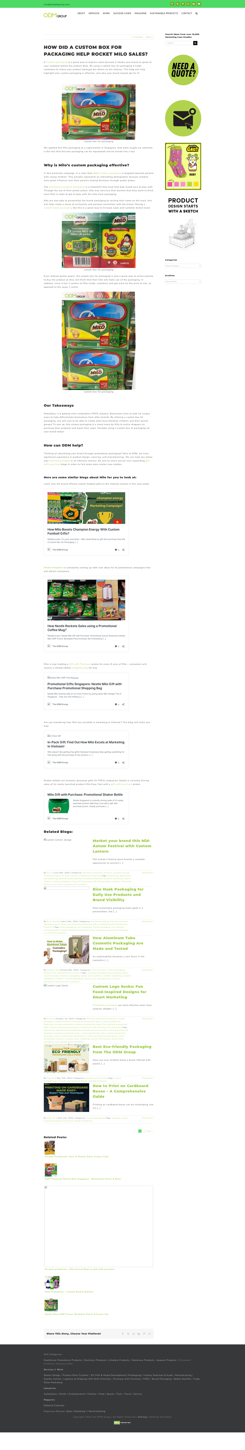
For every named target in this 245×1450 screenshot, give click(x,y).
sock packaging (62, 1042)
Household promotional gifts (87, 1021)
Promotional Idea (70, 1121)
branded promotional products (97, 878)
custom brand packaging (58, 207)
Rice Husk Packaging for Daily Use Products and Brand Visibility (118, 894)
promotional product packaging (67, 187)
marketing (85, 1039)
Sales (69, 1411)
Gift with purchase (119, 921)
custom (124, 1118)
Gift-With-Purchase (99, 1378)
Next (149, 37)
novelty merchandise (101, 1039)
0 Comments (81, 884)
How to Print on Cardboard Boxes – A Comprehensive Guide (120, 1091)
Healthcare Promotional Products (63, 1360)
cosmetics (60, 979)
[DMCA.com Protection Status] (122, 1422)
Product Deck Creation (75, 1375)
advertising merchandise (70, 878)
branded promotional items (67, 1033)
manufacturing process (55, 981)
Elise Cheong (53, 921)
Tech (119, 1394)
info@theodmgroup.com (56, 4)
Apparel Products (167, 1360)
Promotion (68, 884)
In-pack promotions (111, 1021)
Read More (147, 873)
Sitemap (142, 1417)
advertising (113, 876)
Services (49, 1369)
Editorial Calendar (54, 1405)
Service (138, 1394)
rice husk (48, 933)
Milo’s (96, 173)
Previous (138, 37)
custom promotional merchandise (70, 1036)
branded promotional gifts (94, 1030)
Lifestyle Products (119, 1360)
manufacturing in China (108, 979)
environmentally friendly (55, 930)
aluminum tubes (120, 973)
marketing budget (60, 460)
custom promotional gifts (93, 1033)
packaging (100, 930)
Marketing (48, 1024)
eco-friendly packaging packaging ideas (74, 1081)
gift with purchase (121, 784)
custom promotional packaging (102, 1036)
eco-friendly (117, 927)
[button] (197, 13)
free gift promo (85, 881)
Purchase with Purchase (127, 1378)
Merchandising (97, 1411)
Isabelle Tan (53, 970)
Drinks (63, 1394)
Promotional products (105, 1005)
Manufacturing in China (55, 924)
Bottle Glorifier (182, 1378)
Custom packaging (56, 62)
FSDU (146, 1378)
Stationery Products (143, 1360)
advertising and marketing (68, 1030)
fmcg (74, 881)
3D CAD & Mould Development (108, 1375)
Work (60, 1369)
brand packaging (68, 927)
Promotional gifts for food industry (61, 876)
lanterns (116, 881)
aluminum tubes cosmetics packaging (62, 976)
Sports (110, 1394)
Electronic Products (95, 1360)
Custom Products (63, 1021)
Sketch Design (52, 1375)
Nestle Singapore (54, 567)
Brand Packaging (162, 1378)
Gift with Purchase (80, 664)
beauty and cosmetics (91, 976)
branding (118, 878)
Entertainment (77, 1394)
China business (99, 970)
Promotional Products (89, 876)
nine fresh (57, 884)
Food (101, 1394)
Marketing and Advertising (81, 930)
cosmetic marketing (112, 976)
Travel (127, 1394)
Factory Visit (50, 973)
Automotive (50, 1394)
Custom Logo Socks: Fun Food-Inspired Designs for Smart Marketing (119, 991)
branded (116, 1118)
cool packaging (84, 927)
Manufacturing (183, 1375)
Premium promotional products (64, 1027)
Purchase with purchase (109, 1027)
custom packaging (110, 173)
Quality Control (52, 1378)
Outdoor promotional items (88, 1024)
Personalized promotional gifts (82, 924)
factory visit (90, 979)
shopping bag (80, 667)
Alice (49, 873)
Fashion (92, 1394)
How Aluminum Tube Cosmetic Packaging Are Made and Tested (118, 943)
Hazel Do (51, 1118)
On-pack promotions (64, 1024)
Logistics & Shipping (75, 1378)
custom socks (72, 1039)
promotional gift (121, 873)
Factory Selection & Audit (158, 1375)
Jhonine (50, 1019)
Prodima (51, 1078)
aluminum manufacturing (99, 973)
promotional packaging (117, 930)
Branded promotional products (97, 873)
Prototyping (134, 1375)
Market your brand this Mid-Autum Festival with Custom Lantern (122, 846)
